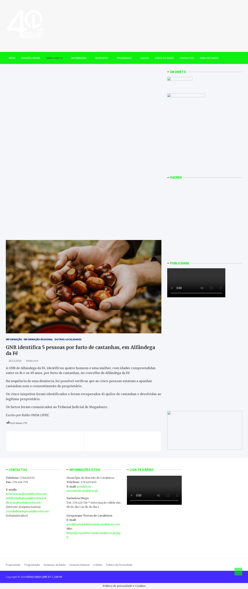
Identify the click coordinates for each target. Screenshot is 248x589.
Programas (124, 58)
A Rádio (97, 565)
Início (12, 58)
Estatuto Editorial (80, 565)
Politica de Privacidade (119, 565)
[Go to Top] (238, 571)
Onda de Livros (209, 58)
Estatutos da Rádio (55, 565)
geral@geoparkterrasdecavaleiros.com (93, 524)
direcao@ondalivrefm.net (23, 502)
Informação (79, 58)
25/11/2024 (15, 360)
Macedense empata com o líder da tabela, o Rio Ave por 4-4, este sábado (123, 441)
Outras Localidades (68, 339)
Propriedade (13, 565)
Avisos (144, 58)
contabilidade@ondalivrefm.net (27, 511)
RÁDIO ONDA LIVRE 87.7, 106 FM (44, 577)
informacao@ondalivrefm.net (26, 494)
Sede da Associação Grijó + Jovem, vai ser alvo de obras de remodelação (46, 441)
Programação (32, 565)
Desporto (101, 58)
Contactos (187, 58)
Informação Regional (38, 339)
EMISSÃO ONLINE (30, 58)
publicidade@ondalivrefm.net (26, 498)
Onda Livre (32, 360)
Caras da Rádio (164, 58)
